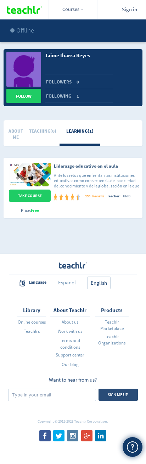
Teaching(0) (42, 131)
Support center (70, 355)
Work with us (70, 331)
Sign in (129, 9)
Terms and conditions (70, 343)
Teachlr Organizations (111, 340)
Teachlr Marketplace (112, 325)
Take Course (30, 195)
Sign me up (118, 394)
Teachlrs (32, 331)
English (99, 282)
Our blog (70, 364)
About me (16, 134)
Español (67, 282)
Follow (24, 96)
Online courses (32, 322)
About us (70, 322)
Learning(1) (80, 131)
